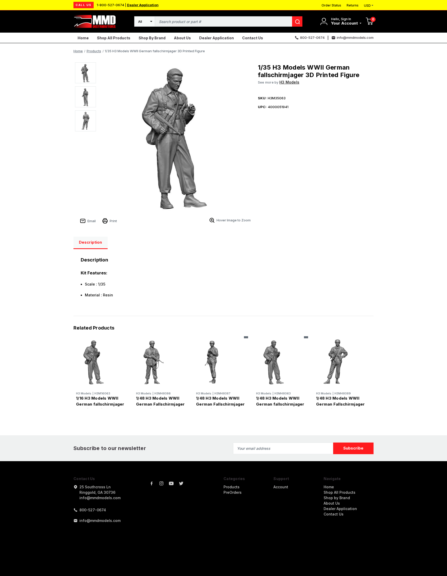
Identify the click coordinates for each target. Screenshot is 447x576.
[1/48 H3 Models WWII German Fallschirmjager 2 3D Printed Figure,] (220, 361)
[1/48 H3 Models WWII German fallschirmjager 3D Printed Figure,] (280, 361)
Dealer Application (143, 5)
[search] (297, 21)
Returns (353, 5)
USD (367, 6)
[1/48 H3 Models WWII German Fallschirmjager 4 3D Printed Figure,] (340, 361)
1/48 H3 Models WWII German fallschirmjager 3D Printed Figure (280, 404)
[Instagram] (161, 483)
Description (90, 242)
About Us (182, 38)
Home (83, 38)
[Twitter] (181, 483)
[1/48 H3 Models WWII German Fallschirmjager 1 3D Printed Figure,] (160, 361)
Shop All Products (113, 38)
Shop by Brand (152, 38)
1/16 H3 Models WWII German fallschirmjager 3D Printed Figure (100, 404)
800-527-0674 (92, 510)
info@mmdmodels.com (100, 520)
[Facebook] (151, 483)
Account (280, 487)
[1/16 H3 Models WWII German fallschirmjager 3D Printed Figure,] (100, 361)
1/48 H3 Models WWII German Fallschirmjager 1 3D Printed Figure (160, 404)
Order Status (331, 5)
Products (232, 487)
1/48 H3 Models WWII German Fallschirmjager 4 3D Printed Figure (340, 404)
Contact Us (252, 38)
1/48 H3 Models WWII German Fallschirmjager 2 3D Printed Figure (220, 404)
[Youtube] (171, 483)
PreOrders (233, 492)
